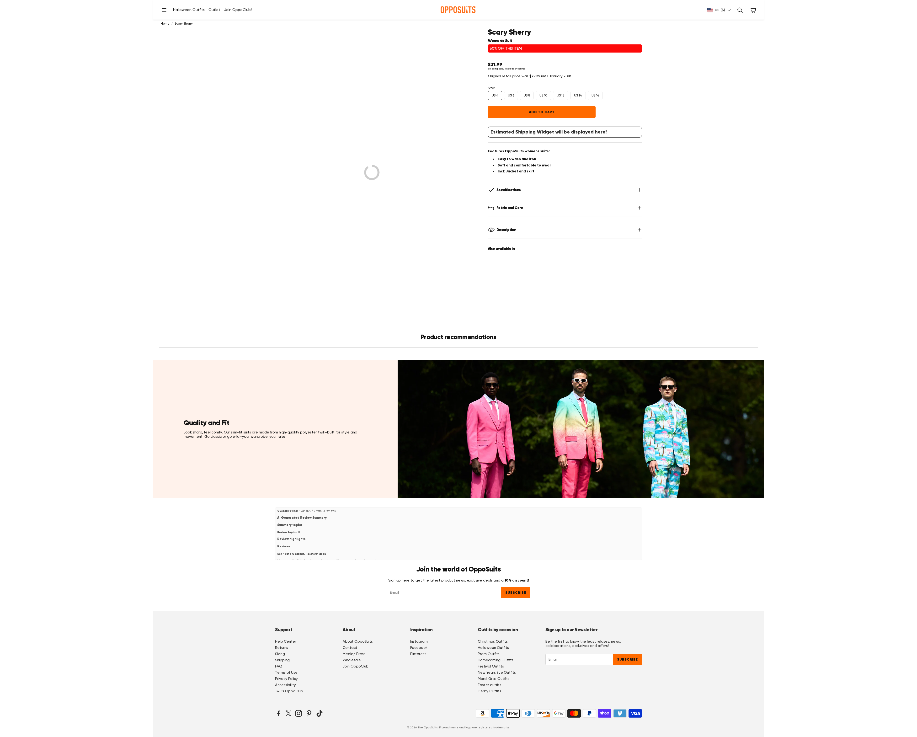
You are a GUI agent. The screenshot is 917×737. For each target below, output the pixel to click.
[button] (164, 9)
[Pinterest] (309, 713)
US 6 (511, 95)
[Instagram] (298, 713)
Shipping (493, 68)
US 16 (595, 95)
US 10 (543, 95)
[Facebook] (278, 713)
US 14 (578, 95)
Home (165, 23)
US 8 (527, 95)
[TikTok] (319, 713)
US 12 (561, 95)
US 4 (495, 95)
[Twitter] (288, 713)
